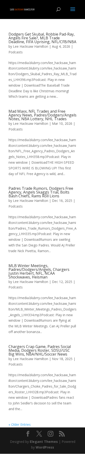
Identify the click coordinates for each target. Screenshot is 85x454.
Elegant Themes (44, 441)
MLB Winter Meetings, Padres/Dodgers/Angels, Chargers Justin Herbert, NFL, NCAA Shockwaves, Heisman (38, 271)
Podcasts (15, 52)
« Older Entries (19, 424)
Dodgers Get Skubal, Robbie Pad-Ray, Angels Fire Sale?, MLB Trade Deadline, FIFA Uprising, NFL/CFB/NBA (42, 38)
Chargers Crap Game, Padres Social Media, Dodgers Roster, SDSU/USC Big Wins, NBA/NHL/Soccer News (39, 350)
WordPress (45, 447)
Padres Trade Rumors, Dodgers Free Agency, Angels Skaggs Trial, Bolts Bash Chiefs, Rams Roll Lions (40, 192)
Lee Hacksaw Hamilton (30, 46)
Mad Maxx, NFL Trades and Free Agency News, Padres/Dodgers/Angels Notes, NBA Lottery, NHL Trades (42, 115)
